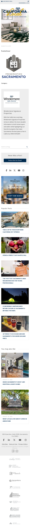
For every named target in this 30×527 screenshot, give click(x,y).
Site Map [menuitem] (5, 444)
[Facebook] (6, 170)
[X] (15, 170)
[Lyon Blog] (15, 12)
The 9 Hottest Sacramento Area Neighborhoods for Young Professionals (14, 281)
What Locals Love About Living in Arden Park (15, 420)
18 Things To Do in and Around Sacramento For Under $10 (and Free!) (14, 336)
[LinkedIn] (10, 170)
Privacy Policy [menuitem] (23, 444)
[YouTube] (19, 170)
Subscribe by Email (15, 160)
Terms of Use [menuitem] (13, 444)
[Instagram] (23, 170)
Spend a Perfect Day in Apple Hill (14, 255)
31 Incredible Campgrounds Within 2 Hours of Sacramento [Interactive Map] (14, 308)
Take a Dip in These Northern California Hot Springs (13, 231)
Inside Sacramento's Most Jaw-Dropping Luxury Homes (14, 383)
